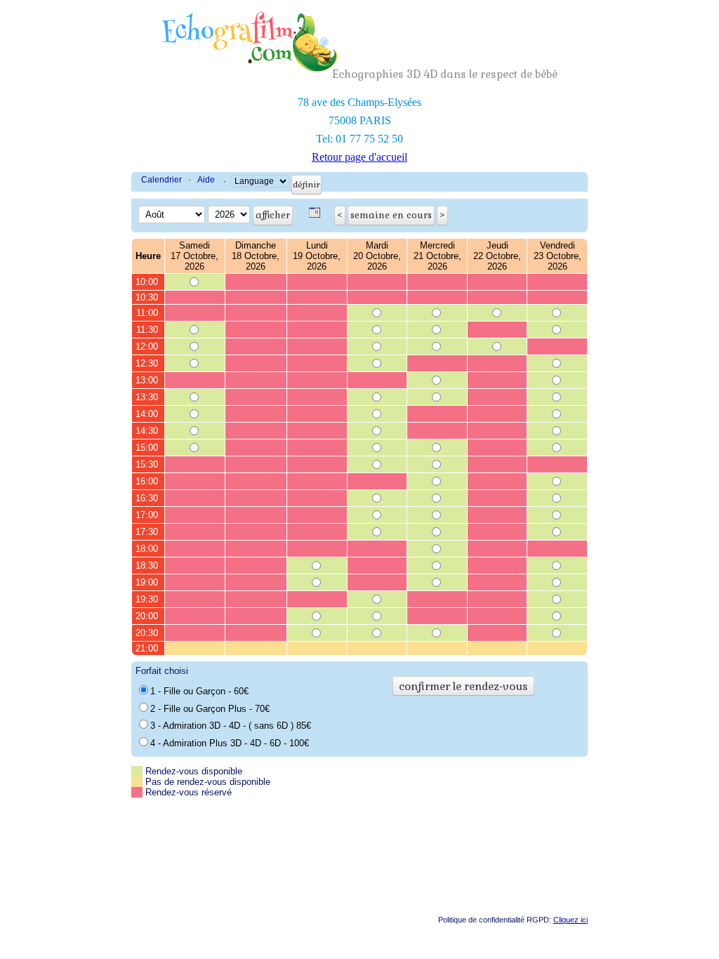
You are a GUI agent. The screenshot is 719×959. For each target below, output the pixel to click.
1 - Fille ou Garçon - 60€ (199, 691)
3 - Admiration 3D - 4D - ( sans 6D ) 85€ (230, 725)
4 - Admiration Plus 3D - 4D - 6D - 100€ (229, 743)
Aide (206, 180)
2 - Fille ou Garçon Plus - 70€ (210, 708)
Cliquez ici (570, 919)
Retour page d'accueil (359, 157)
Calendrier (161, 180)
